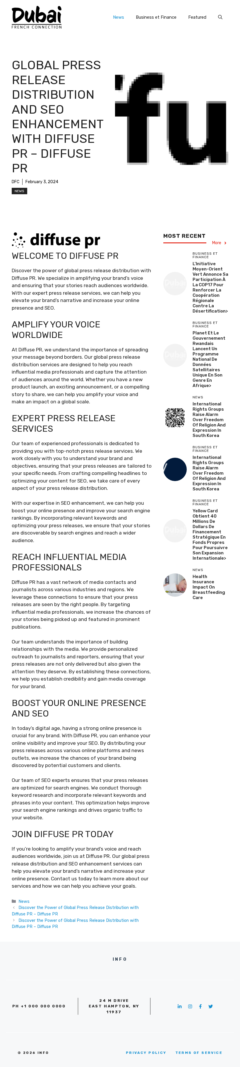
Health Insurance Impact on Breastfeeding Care (209, 587)
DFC (15, 181)
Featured (197, 17)
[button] (220, 17)
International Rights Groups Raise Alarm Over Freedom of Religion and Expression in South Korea (209, 419)
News (118, 17)
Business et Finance (156, 17)
